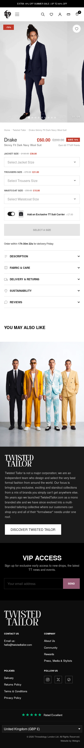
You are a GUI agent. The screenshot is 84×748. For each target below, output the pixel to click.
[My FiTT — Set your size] (68, 14)
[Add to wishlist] (77, 29)
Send (71, 583)
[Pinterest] (69, 679)
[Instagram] (47, 679)
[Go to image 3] (35, 117)
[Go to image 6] (45, 117)
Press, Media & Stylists (58, 661)
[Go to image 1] (29, 118)
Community (50, 647)
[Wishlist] (51, 14)
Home (7, 130)
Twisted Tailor (19, 130)
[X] (58, 679)
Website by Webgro (70, 740)
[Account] (60, 14)
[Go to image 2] (32, 117)
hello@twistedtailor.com (18, 645)
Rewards (49, 654)
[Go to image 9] (55, 117)
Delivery (9, 678)
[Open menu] (17, 14)
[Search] (43, 14)
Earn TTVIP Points (69, 145)
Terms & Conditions (15, 691)
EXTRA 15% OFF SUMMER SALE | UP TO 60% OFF (42, 3)
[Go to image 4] (39, 117)
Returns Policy (12, 684)
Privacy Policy (12, 698)
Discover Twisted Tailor (33, 529)
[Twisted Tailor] (7, 14)
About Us (49, 641)
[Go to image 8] (52, 117)
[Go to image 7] (48, 117)
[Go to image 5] (42, 117)
